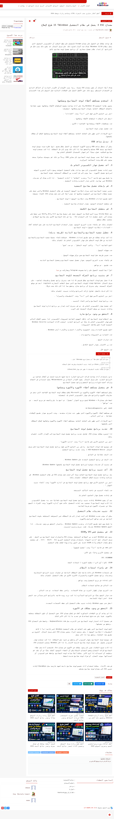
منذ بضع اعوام (7, 40)
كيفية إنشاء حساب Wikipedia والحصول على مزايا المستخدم (7, 53)
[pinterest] (2, 808)
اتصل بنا (71, 789)
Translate (17, 27)
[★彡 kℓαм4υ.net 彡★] (103, 4)
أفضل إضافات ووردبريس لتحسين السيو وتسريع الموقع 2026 (100, 745)
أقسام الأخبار (85, 6)
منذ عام (8, 67)
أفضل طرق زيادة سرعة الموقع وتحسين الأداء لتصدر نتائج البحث (70, 745)
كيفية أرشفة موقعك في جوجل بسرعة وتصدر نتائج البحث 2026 (42, 745)
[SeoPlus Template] (112, 808)
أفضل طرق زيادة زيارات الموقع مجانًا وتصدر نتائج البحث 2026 (42, 717)
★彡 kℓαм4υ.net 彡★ (90, 807)
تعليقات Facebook (48, 752)
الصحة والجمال (71, 6)
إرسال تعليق (105, 759)
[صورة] (18, 42)
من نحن (71, 786)
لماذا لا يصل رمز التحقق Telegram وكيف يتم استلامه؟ (6, 80)
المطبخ (62, 6)
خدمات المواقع (33, 6)
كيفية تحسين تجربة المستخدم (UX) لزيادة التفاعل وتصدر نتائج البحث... (72, 718)
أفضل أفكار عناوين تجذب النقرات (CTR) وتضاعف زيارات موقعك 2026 (75, 13)
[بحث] (1, 6)
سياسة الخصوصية (69, 780)
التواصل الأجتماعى (52, 6)
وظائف (22, 6)
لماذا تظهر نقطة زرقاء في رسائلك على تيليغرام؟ (6, 71)
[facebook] (8, 808)
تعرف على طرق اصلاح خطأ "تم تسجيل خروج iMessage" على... (89, 359)
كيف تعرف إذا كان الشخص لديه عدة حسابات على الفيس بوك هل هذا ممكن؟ (7, 62)
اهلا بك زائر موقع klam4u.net (66, 792)
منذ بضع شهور (104, 357)
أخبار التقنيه (106, 21)
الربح (42, 6)
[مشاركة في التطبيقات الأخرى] (69, 683)
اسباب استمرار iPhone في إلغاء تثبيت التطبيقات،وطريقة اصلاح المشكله (85, 364)
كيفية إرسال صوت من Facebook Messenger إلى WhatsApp (6, 44)
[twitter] (5, 808)
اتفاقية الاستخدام (69, 783)
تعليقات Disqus (34, 752)
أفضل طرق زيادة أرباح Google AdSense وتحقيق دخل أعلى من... (99, 717)
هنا (57, 270)
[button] (100, 683)
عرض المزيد (32, 690)
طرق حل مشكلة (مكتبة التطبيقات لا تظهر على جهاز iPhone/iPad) (87, 369)
